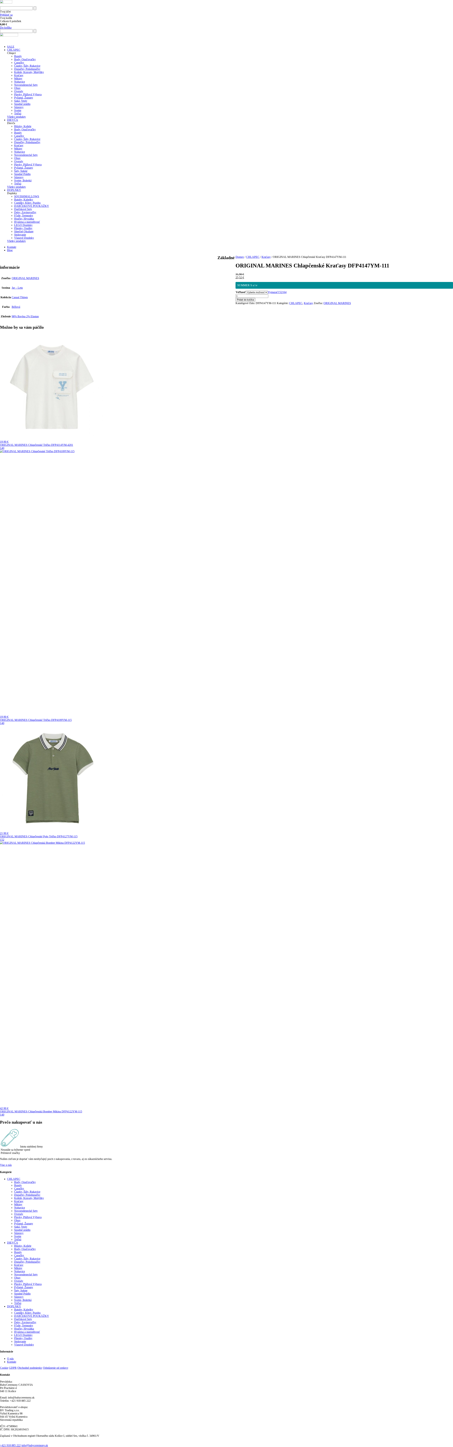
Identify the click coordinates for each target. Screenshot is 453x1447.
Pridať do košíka (245, 299)
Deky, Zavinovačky (25, 212)
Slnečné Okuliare (23, 231)
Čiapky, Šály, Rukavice (27, 65)
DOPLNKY (14, 190)
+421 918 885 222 (10, 1445)
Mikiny (18, 78)
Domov (240, 256)
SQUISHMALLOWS (26, 196)
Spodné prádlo (22, 103)
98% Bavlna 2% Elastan (25, 316)
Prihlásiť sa (6, 14)
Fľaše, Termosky (23, 215)
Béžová (16, 306)
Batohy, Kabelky (23, 199)
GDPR (13, 1367)
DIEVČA (12, 119)
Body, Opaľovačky (25, 59)
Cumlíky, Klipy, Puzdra (27, 202)
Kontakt (11, 247)
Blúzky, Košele (22, 126)
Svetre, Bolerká (22, 180)
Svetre (17, 110)
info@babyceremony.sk (34, 1445)
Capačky (19, 62)
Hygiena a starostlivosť (27, 221)
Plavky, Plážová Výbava (28, 94)
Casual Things (20, 297)
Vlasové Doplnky (24, 237)
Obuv (17, 88)
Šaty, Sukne (20, 170)
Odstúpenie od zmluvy (55, 1367)
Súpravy (19, 107)
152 (280, 292)
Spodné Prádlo (22, 174)
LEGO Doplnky (23, 225)
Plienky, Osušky (23, 228)
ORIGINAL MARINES (337, 303)
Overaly (18, 91)
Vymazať (273, 292)
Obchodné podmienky (29, 1367)
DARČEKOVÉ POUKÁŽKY (31, 205)
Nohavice (19, 81)
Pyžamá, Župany (23, 97)
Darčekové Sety (23, 209)
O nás (10, 1358)
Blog (10, 250)
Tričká (17, 113)
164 (284, 292)
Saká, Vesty (20, 100)
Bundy (18, 56)
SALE (10, 46)
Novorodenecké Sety (26, 84)
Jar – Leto (17, 287)
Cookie (4, 1367)
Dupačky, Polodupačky (27, 68)
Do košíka (6, 27)
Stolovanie (20, 234)
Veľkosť (241, 292)
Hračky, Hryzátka (24, 218)
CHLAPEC (13, 49)
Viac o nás (6, 1164)
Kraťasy (18, 75)
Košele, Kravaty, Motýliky (29, 72)
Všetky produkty (16, 116)
